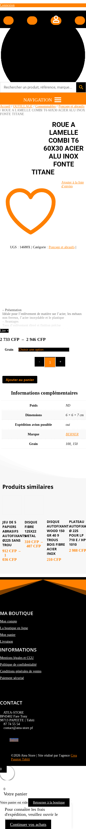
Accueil (5, 106)
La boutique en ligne (14, 628)
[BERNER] (43, 279)
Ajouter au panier (20, 380)
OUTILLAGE (22, 106)
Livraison (6, 641)
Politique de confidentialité (18, 664)
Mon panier (8, 635)
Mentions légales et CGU (17, 658)
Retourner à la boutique (49, 802)
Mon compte (8, 621)
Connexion (7, 5)
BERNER (72, 434)
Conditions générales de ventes (20, 671)
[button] (37, 100)
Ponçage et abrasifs (71, 106)
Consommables (45, 106)
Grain (9, 349)
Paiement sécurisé (12, 678)
